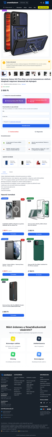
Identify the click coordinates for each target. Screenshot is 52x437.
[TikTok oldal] (47, 402)
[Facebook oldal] (41, 402)
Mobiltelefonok (17, 391)
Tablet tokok (29, 382)
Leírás (4, 172)
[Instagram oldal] (44, 402)
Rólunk (41, 377)
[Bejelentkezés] (43, 2)
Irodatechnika (29, 387)
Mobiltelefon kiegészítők (19, 380)
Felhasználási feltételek (45, 385)
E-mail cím (5, 116)
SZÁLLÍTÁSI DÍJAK (43, 7)
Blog (35, 7)
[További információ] (49, 61)
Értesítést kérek (26, 125)
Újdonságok (19, 7)
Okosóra (28, 389)
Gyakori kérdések (44, 390)
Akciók (25, 7)
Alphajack (24, 84)
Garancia (42, 392)
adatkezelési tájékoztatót (15, 121)
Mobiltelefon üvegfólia (31, 377)
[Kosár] (47, 2)
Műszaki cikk (17, 389)
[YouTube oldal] (50, 402)
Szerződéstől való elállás (45, 394)
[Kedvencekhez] (23, 219)
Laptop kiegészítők (18, 382)
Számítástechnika (18, 387)
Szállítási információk (44, 379)
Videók (11, 172)
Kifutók (30, 7)
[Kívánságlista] (41, 2)
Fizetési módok (43, 381)
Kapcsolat (42, 387)
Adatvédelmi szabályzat (45, 383)
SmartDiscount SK (44, 396)
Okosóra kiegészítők (31, 380)
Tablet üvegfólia (17, 384)
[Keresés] (27, 2)
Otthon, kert (29, 393)
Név (3, 111)
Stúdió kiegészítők (30, 391)
